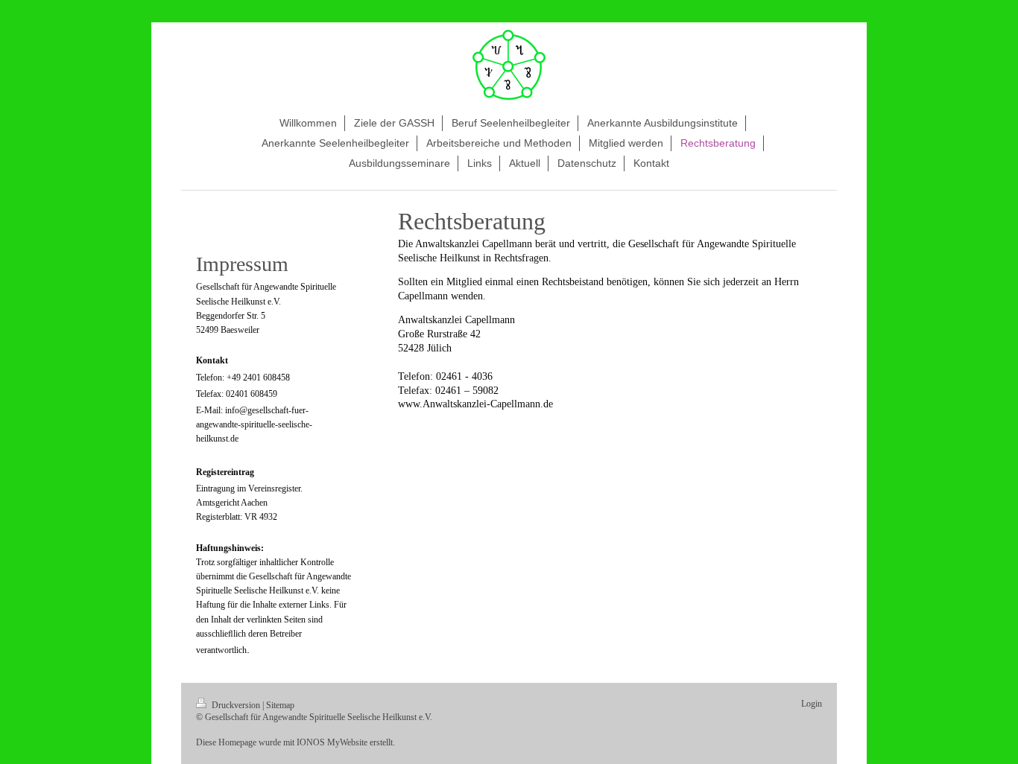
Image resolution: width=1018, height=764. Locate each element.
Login (811, 703)
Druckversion (235, 705)
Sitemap (280, 705)
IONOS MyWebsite (332, 742)
